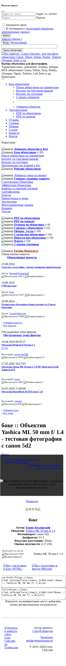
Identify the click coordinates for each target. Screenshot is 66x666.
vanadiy (18, 401)
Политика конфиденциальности (39, 639)
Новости (14, 133)
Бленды (6, 195)
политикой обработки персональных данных (27, 30)
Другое (5, 211)
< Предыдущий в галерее (17, 462)
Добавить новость (12, 322)
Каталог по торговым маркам (34, 90)
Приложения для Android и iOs (20, 165)
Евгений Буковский (19, 273)
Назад (5, 454)
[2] (6, 348)
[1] (2, 348)
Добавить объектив (28, 106)
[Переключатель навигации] (2, 79)
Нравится (32, 501)
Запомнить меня (15, 24)
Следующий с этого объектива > (44, 465)
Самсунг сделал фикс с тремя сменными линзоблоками (31, 267)
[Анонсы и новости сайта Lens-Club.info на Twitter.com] (11, 647)
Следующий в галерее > (49, 468)
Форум (13, 136)
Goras (17, 379)
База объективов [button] (19, 84)
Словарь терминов (27, 97)
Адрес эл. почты (46, 13)
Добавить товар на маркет (30, 175)
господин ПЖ (21, 354)
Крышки (6, 208)
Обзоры (14, 126)
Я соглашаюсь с (27, 30)
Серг (11, 292)
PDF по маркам (25, 116)
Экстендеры (9, 201)
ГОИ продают (8, 285)
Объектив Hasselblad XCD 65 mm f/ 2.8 (22, 391)
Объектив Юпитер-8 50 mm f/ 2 (18, 344)
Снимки (14, 123)
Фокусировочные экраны (17, 204)
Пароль (40, 17)
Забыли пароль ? (11, 39)
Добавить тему (11, 410)
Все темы (8, 413)
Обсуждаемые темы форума (22, 335)
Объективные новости (22, 257)
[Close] (2, 11)
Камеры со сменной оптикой (19, 188)
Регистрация (19, 42)
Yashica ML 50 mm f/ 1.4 (40, 530)
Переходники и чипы (14, 198)
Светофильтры (10, 191)
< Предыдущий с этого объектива (21, 459)
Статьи (13, 129)
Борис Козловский (38, 527)
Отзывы (14, 119)
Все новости (9, 325)
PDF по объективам (28, 113)
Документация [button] (18, 110)
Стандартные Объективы (17, 181)
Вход (6, 42)
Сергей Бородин (17, 313)
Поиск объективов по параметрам (37, 87)
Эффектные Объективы (16, 185)
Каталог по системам (29, 93)
